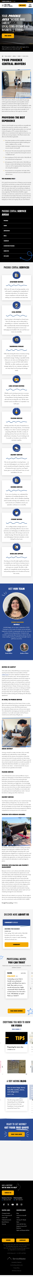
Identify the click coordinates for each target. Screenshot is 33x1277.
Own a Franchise (7, 1215)
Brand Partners (5, 1222)
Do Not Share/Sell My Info (17, 1265)
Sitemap (4, 1224)
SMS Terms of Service (16, 1270)
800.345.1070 (7, 1200)
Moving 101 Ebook (21, 1220)
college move (5, 674)
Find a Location (8, 56)
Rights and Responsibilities (22, 1230)
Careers (4, 1217)
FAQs (17, 1217)
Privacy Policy (17, 1268)
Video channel (16, 1029)
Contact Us (8, 1193)
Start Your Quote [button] (16, 1134)
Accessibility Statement (16, 1262)
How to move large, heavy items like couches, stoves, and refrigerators (16, 1090)
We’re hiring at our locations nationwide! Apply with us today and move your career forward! (15, 48)
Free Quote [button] (22, 5)
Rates (17, 1222)
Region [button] (8, 1240)
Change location (6, 1213)
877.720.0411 (19, 1200)
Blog (17, 1213)
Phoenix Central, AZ (6, 1)
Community (16, 944)
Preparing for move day (15, 1047)
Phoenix (19, 56)
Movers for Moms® (21, 1215)
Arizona (14, 56)
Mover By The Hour (21, 1224)
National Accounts (6, 1220)
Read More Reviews (16, 1011)
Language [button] (22, 1240)
